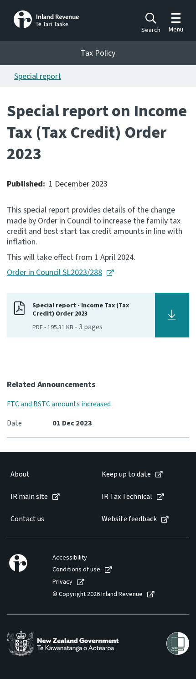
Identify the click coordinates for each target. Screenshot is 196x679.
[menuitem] (46, 474)
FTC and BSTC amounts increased (59, 404)
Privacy (62, 582)
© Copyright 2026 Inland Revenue (97, 594)
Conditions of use (76, 570)
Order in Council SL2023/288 (54, 272)
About (20, 474)
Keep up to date (126, 474)
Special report (37, 76)
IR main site (29, 496)
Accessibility (69, 558)
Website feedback (129, 519)
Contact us (27, 519)
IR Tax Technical (127, 496)
